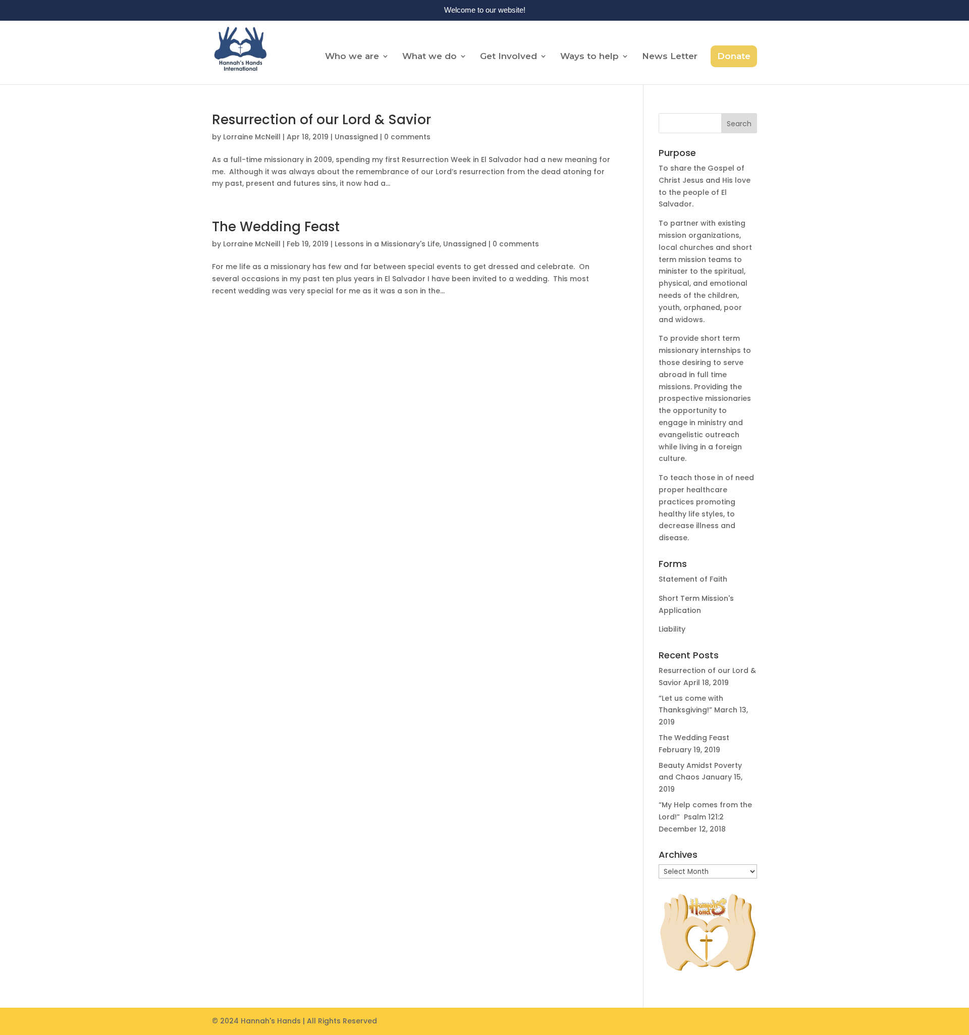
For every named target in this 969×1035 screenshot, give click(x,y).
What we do (429, 57)
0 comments (407, 137)
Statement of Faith (693, 579)
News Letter (669, 57)
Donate (733, 56)
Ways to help (589, 57)
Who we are (352, 57)
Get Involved (508, 57)
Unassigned (356, 137)
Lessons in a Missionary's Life (387, 244)
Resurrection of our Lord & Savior (321, 120)
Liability (672, 629)
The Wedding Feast (276, 227)
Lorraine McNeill (252, 137)
